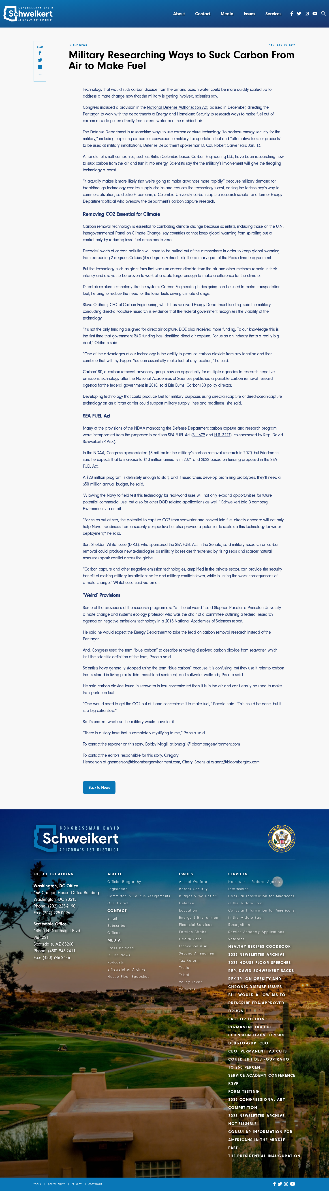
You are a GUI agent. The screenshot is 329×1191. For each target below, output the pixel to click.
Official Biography (124, 882)
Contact (202, 13)
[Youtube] (315, 13)
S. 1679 (198, 434)
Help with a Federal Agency (254, 882)
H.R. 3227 (222, 434)
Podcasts (115, 962)
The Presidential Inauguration (264, 1156)
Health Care (190, 939)
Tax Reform (189, 961)
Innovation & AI (193, 946)
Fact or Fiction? (247, 1019)
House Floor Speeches (128, 977)
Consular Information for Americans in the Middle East (260, 1139)
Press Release (120, 948)
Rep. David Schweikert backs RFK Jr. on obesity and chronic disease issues (261, 978)
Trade (184, 968)
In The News (119, 955)
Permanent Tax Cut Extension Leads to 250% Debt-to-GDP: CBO (256, 1035)
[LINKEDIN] (40, 67)
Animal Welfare (193, 882)
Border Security (193, 889)
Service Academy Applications (256, 932)
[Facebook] (291, 13)
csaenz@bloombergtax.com (235, 762)
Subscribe (116, 926)
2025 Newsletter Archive (256, 954)
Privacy (76, 1184)
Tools (37, 1184)
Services (273, 13)
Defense (186, 903)
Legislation (117, 889)
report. (237, 621)
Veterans (187, 989)
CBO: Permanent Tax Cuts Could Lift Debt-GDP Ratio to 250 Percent (258, 1059)
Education (188, 910)
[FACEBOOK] (40, 53)
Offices (114, 933)
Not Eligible (242, 1123)
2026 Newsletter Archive (256, 1115)
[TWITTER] (40, 60)
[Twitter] (299, 13)
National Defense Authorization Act (177, 107)
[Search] (323, 13)
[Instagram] (307, 13)
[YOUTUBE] (292, 1184)
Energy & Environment (199, 918)
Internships (238, 889)
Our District (118, 903)
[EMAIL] (40, 74)
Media (227, 13)
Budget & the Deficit (198, 896)
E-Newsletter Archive (126, 969)
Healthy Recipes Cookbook (259, 946)
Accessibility (56, 1184)
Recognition (239, 925)
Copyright (95, 1184)
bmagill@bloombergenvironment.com (207, 744)
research (206, 201)
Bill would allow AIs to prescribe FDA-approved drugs (256, 1003)
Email (112, 918)
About (179, 13)
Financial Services (195, 925)
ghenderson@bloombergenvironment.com (143, 762)
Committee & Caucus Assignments (139, 896)
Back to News (99, 787)
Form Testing (243, 1091)
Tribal (184, 975)
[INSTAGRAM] (286, 1184)
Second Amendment (197, 953)
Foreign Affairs (193, 932)
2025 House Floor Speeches (259, 962)
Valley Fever (190, 982)
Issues (249, 13)
